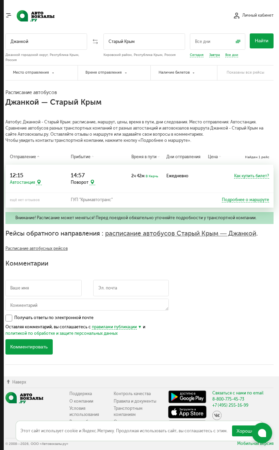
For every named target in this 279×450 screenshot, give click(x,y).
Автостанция (22, 182)
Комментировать (29, 346)
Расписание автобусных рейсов (36, 248)
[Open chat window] (262, 433)
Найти (261, 40)
